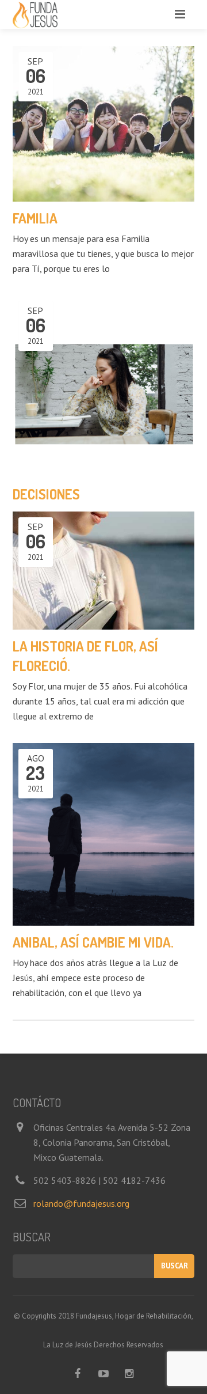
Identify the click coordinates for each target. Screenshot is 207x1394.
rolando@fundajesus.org (81, 1203)
